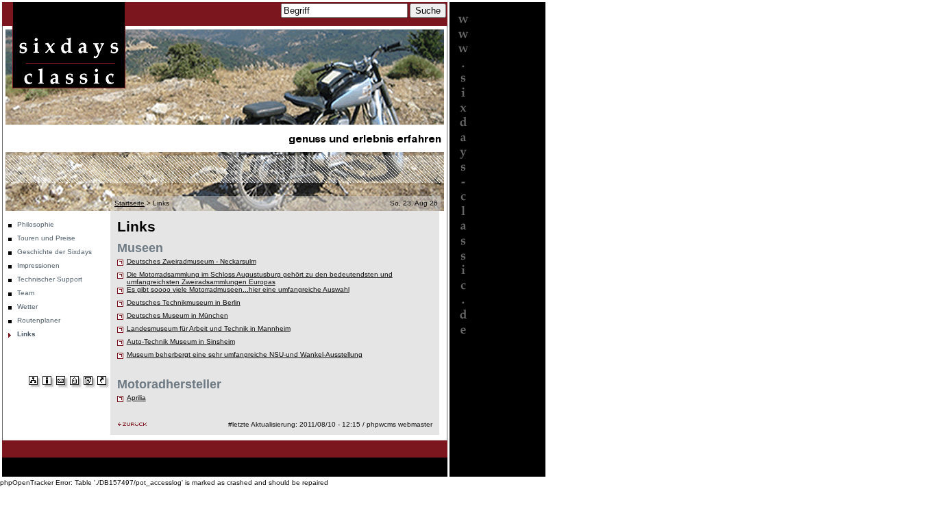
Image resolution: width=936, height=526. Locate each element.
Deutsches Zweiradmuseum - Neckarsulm (191, 261)
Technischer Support (49, 279)
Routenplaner (38, 320)
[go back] (132, 424)
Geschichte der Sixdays (54, 251)
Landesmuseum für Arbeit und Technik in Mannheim (209, 328)
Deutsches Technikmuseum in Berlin (184, 302)
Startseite (129, 203)
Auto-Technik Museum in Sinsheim (181, 341)
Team (25, 293)
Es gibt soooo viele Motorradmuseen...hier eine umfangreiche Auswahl (238, 289)
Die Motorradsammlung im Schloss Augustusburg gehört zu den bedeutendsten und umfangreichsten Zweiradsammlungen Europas (260, 278)
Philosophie (35, 224)
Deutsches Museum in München (177, 315)
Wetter (27, 306)
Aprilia (136, 397)
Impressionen (38, 265)
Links (26, 334)
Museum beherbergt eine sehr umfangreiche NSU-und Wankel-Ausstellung (244, 354)
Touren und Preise (46, 238)
